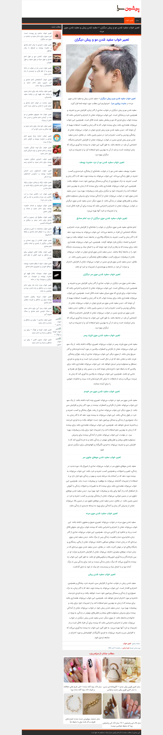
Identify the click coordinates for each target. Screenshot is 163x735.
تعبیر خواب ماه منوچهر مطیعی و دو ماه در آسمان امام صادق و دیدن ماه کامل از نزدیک (38, 117)
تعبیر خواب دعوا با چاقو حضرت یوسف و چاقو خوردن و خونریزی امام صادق (38, 265)
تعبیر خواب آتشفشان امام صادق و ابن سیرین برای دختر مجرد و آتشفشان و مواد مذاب (38, 82)
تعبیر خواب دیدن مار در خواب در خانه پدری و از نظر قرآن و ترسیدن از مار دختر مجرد (38, 71)
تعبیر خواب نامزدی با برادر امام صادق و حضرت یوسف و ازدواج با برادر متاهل (38, 47)
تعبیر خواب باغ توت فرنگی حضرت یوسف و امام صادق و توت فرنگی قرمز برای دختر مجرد (38, 150)
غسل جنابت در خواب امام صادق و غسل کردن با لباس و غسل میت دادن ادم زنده (38, 105)
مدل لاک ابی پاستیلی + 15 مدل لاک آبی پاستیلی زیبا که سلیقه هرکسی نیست (122, 724)
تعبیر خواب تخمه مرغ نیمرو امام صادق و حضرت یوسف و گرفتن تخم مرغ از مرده (38, 139)
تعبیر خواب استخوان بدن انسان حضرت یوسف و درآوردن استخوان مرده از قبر (38, 173)
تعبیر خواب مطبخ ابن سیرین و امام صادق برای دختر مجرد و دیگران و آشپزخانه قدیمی (38, 220)
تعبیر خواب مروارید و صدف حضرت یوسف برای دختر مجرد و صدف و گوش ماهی (38, 208)
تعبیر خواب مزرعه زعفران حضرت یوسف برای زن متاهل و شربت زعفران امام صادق (38, 299)
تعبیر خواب (129, 20)
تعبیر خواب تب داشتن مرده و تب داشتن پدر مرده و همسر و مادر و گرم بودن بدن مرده (38, 197)
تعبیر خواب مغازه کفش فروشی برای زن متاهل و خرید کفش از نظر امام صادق (38, 255)
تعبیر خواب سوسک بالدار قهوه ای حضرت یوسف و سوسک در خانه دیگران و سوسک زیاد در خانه (38, 276)
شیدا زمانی (126, 648)
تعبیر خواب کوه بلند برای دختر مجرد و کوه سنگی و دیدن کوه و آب (38, 127)
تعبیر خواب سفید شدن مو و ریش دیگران (102, 39)
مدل (137, 20)
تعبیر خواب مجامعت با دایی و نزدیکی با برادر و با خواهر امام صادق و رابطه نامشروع (38, 231)
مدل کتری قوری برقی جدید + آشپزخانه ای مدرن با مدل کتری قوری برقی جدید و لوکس (121, 688)
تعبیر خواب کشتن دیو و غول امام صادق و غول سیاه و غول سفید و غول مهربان (38, 59)
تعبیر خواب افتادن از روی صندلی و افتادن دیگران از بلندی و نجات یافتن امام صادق (38, 243)
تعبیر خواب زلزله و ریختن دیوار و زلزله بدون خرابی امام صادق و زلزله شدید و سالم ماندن (38, 185)
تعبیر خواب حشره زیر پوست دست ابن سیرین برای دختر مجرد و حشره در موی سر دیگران (38, 36)
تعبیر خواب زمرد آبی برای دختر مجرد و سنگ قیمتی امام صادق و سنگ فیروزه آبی (38, 311)
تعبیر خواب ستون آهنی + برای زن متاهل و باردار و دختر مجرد (38, 341)
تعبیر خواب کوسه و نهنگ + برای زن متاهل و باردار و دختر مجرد (38, 331)
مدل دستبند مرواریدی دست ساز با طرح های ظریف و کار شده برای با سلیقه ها (83, 720)
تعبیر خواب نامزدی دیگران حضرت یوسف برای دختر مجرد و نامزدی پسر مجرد (38, 162)
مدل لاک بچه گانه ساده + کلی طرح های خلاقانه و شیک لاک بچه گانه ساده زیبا (83, 688)
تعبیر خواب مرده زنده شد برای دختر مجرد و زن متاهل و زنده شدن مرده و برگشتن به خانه (38, 288)
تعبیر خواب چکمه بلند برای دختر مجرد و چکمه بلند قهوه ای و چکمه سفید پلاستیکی (38, 94)
